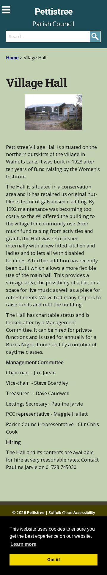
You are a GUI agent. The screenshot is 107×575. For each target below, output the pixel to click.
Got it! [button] (53, 559)
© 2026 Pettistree (28, 512)
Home (12, 57)
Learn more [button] (23, 544)
